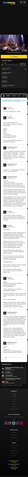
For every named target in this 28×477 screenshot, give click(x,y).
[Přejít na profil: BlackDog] (4, 108)
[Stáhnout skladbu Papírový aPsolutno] (25, 69)
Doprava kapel (14, 437)
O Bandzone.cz (14, 453)
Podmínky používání (14, 450)
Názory (24, 95)
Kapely (14, 393)
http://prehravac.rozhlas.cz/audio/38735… (16, 348)
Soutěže (14, 406)
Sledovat (15, 56)
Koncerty (14, 396)
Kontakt (14, 448)
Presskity (14, 432)
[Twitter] (13, 423)
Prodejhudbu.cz (14, 435)
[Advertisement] (14, 20)
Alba (19, 95)
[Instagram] (17, 423)
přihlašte (18, 100)
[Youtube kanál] (9, 423)
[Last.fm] (21, 423)
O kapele (14, 95)
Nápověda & (14, 445)
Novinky (8, 95)
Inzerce (14, 419)
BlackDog (9, 107)
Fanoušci (14, 401)
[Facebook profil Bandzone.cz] (6, 423)
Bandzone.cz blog (14, 409)
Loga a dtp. (14, 455)
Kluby (14, 404)
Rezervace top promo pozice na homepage (14, 417)
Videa (14, 398)
